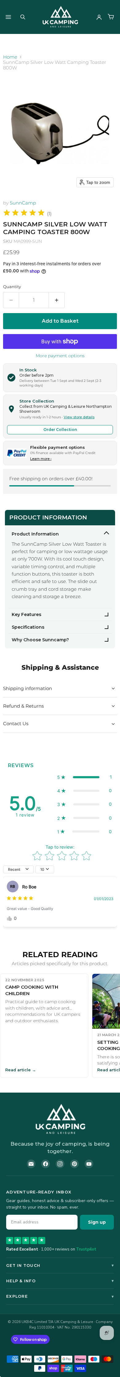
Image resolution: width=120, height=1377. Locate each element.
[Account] (99, 17)
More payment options (60, 355)
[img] (24, 213)
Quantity (12, 286)
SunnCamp (23, 203)
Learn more (40, 459)
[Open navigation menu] (8, 17)
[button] (84, 777)
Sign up (97, 1222)
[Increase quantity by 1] (57, 300)
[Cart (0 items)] (110, 17)
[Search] (22, 17)
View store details (79, 417)
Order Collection (60, 429)
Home (10, 57)
